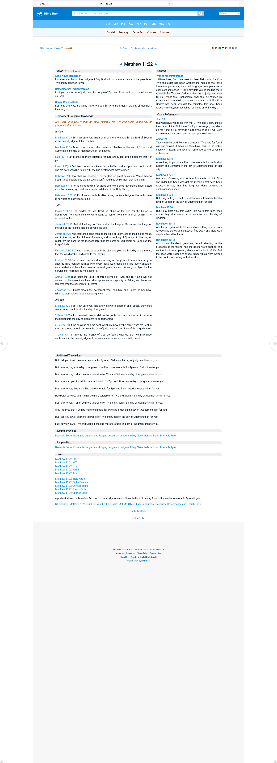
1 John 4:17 (62, 334)
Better (69, 435)
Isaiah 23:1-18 (63, 211)
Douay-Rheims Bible (66, 102)
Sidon (156, 435)
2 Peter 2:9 (61, 315)
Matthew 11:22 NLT (66, 462)
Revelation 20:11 (165, 223)
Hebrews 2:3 (62, 176)
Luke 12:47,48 (63, 166)
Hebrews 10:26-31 (65, 195)
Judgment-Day (128, 435)
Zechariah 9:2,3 (63, 290)
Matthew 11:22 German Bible (71, 492)
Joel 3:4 (160, 119)
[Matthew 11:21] (4, 350)
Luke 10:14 (61, 156)
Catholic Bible (138, 511)
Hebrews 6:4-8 (63, 185)
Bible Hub (138, 518)
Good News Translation (68, 75)
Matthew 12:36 (63, 305)
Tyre (173, 435)
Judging (102, 435)
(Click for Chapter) (72, 71)
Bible (42, 48)
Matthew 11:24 (63, 137)
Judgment (113, 435)
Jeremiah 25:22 (64, 224)
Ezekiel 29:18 (63, 260)
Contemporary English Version (72, 89)
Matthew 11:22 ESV (66, 466)
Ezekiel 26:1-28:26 (65, 250)
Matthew (49, 48)
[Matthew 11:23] (273, 350)
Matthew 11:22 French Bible (70, 489)
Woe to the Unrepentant (169, 75)
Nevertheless (144, 435)
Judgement (91, 435)
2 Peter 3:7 (61, 325)
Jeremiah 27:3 (63, 233)
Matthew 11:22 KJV (66, 473)
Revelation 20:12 (165, 239)
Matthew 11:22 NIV (66, 459)
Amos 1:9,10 (62, 276)
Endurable (78, 435)
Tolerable (165, 435)
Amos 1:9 (161, 139)
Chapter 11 (58, 48)
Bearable (60, 435)
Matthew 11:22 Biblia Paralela (71, 482)
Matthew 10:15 (63, 147)
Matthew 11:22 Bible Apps (70, 478)
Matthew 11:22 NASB (67, 469)
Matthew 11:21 (164, 175)
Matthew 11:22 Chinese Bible (71, 485)
